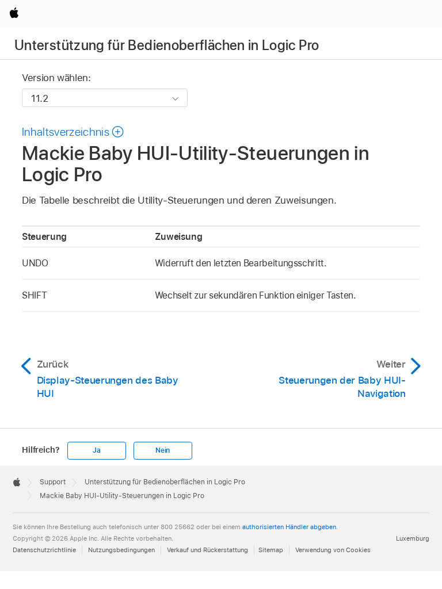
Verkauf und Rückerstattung (207, 550)
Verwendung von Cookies (333, 550)
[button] (73, 132)
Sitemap (270, 550)
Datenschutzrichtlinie (44, 550)
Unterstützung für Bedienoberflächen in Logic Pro (166, 45)
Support (53, 482)
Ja (97, 450)
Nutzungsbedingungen (121, 550)
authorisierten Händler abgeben (289, 527)
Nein (162, 450)
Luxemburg (412, 538)
